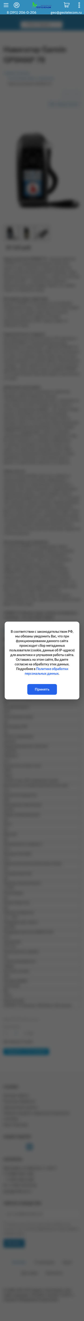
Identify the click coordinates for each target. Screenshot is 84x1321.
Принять (42, 689)
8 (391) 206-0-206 (21, 12)
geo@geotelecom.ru (66, 12)
